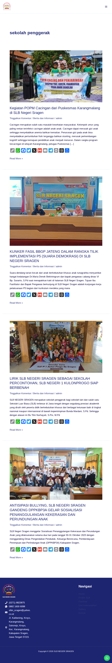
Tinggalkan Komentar (20, 118)
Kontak (82, 613)
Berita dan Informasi (43, 118)
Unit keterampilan (87, 605)
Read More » (16, 158)
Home (82, 594)
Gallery (82, 609)
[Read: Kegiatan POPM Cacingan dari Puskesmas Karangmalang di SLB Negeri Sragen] (56, 76)
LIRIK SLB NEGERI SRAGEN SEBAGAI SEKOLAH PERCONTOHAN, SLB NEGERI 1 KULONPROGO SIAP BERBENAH (54, 383)
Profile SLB (84, 597)
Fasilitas (83, 601)
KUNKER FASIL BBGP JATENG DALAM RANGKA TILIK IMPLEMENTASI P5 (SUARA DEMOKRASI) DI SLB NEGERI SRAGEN (54, 256)
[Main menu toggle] (106, 7)
